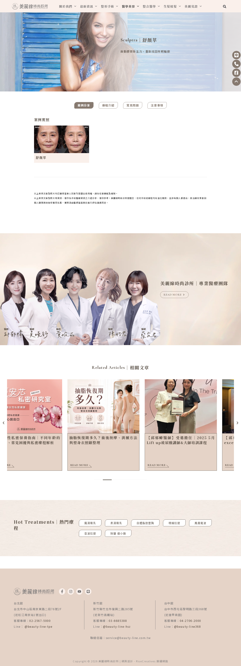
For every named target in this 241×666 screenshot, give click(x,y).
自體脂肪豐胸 (145, 523)
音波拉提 (90, 533)
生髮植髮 (170, 6)
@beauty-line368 (187, 626)
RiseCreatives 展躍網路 (152, 661)
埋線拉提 (174, 523)
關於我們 (65, 6)
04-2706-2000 (190, 621)
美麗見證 (191, 6)
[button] (224, 6)
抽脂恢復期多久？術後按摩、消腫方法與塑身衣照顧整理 (43, 440)
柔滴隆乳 (116, 523)
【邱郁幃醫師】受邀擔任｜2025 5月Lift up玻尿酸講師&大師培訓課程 (120, 440)
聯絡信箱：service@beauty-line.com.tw (120, 638)
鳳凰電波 (200, 523)
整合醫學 (149, 6)
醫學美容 (128, 6)
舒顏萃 (41, 157)
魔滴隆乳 (90, 523)
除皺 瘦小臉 (118, 533)
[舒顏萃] (61, 139)
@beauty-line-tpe (39, 626)
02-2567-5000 (40, 621)
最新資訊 (86, 6)
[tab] (83, 105)
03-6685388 (118, 621)
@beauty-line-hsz (117, 626)
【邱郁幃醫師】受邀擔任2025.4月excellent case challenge (198, 440)
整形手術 (107, 6)
